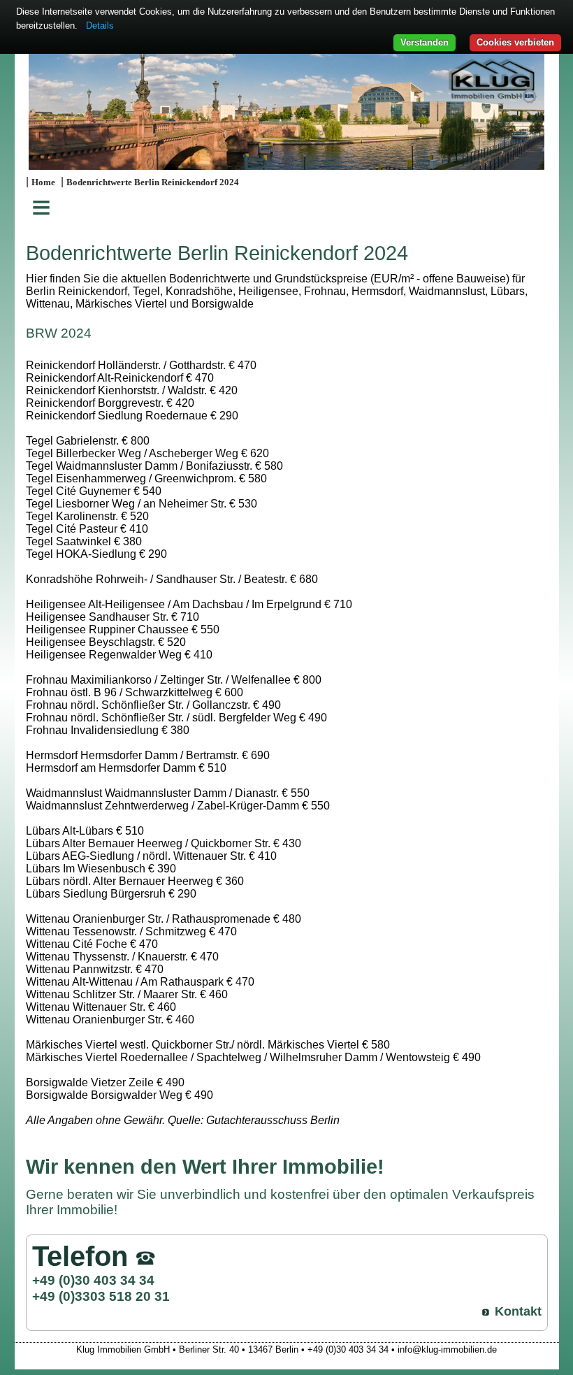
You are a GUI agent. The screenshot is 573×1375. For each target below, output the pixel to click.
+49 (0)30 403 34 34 (93, 1280)
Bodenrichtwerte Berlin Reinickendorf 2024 (152, 182)
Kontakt (518, 1311)
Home (43, 182)
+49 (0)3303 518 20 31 (101, 1296)
